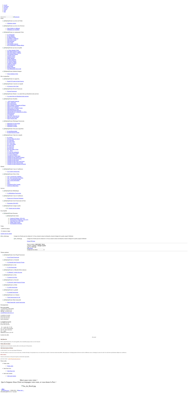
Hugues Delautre (11, 67)
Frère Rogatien (10, 41)
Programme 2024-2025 (12, 203)
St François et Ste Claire (13, 86)
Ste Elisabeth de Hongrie (16, 223)
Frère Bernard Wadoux (12, 54)
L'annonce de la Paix (12, 277)
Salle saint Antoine (11, 376)
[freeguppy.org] (5, 390)
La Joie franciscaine (12, 267)
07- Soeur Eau (10, 146)
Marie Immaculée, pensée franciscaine (16, 302)
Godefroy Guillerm (11, 63)
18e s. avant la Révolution (13, 180)
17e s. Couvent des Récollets (14, 179)
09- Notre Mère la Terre (12, 149)
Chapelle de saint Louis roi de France (16, 161)
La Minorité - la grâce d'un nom (14, 272)
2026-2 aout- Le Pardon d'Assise (15, 108)
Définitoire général (11, 23)
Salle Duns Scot (11, 371)
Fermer (29, 241)
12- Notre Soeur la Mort (13, 153)
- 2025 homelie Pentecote (13, 101)
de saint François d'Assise (13, 132)
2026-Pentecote (11, 113)
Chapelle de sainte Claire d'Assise (15, 162)
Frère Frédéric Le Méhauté (13, 28)
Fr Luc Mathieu (11, 36)
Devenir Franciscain (12, 91)
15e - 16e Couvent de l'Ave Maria (15, 177)
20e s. (8, 183)
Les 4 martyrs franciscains (13, 171)
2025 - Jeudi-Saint (11, 102)
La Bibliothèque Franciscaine (14, 193)
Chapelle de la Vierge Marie (13, 156)
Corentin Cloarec (11, 55)
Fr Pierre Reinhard (11, 59)
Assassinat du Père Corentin (14, 184)
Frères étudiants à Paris (12, 73)
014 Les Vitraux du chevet (13, 138)
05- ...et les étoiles (11, 144)
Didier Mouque (10, 58)
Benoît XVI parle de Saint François (15, 81)
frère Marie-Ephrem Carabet (13, 51)
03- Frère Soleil (11, 141)
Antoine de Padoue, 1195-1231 (17, 218)
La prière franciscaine (12, 287)
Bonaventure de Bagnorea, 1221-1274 (19, 219)
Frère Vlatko (10, 42)
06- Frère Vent (10, 145)
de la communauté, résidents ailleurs (15, 45)
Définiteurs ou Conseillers (13, 29)
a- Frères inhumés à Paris (13, 50)
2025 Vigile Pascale (12, 104)
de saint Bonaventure (12, 131)
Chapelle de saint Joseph (13, 160)
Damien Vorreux (11, 57)
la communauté (10, 34)
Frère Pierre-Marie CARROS (14, 53)
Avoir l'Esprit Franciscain (13, 257)
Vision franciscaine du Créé (13, 297)
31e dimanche (10, 114)
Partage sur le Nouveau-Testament (15, 198)
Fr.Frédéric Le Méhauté (12, 38)
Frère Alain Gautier (11, 40)
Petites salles (10, 366)
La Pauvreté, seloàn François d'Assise (16, 282)
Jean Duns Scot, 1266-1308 (16, 221)
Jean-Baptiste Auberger (12, 44)
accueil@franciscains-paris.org (7, 312)
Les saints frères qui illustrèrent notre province (18, 96)
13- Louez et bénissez (12, 154)
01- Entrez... (10, 137)
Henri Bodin (10, 66)
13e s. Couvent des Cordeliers (14, 176)
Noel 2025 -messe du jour (13, 116)
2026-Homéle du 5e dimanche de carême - (17, 112)
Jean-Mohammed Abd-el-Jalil (14, 68)
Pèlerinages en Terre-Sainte (13, 123)
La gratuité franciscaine (12, 292)
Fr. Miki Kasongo (11, 37)
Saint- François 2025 (12, 118)
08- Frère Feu (10, 148)
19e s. (8, 181)
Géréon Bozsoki (11, 64)
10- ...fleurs (10, 150)
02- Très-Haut (10, 140)
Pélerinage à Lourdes (12, 126)
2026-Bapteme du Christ (13, 109)
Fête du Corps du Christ (12, 117)
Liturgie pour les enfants (14, 208)
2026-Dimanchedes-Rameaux (14, 110)
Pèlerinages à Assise (12, 125)
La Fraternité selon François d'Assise (15, 262)
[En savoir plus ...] (20, 390)
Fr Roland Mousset (11, 61)
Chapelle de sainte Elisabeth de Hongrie (16, 164)
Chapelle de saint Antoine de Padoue (15, 157)
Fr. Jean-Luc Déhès (11, 62)
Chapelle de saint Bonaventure (14, 158)
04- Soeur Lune (11, 142)
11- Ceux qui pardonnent (13, 152)
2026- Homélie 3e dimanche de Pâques (16, 105)
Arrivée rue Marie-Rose (13, 185)
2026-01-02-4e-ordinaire (13, 106)
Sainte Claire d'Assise (15, 222)
